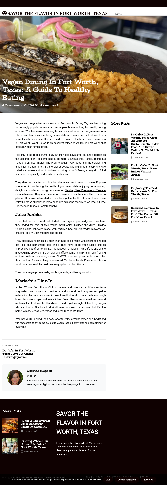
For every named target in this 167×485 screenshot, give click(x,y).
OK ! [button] (108, 479)
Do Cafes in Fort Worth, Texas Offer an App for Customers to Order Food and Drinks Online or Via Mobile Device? (145, 143)
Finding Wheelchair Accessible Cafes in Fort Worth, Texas (34, 444)
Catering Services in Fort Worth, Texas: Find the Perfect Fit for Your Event (145, 212)
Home (117, 14)
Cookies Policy (93, 479)
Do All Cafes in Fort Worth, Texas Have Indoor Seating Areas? (144, 170)
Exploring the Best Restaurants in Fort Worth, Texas (144, 191)
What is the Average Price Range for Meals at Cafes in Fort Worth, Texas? (35, 424)
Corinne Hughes (13, 104)
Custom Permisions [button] (127, 479)
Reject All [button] (148, 479)
